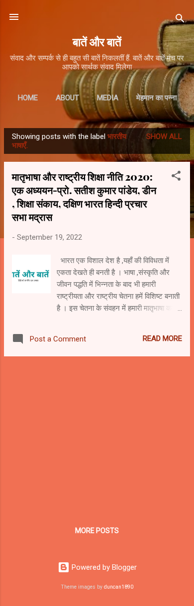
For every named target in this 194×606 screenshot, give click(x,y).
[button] (176, 177)
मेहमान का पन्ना (156, 97)
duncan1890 (118, 587)
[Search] (180, 20)
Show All (164, 136)
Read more (162, 338)
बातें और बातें (97, 41)
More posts (97, 531)
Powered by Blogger (103, 567)
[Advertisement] (97, 433)
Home (28, 97)
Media (107, 97)
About (67, 97)
